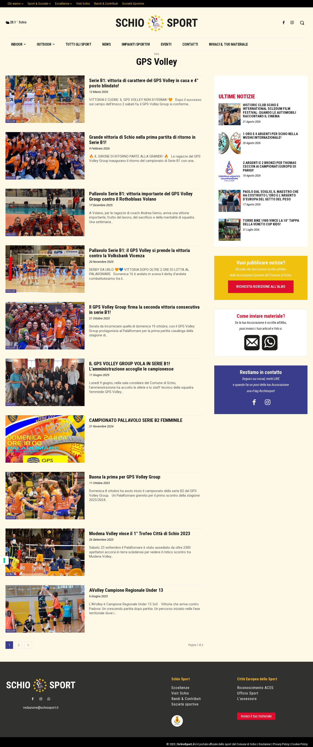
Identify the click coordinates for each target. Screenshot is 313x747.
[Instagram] (292, 23)
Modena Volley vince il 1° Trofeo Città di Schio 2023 (139, 533)
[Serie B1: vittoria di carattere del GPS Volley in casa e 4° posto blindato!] (45, 99)
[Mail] (252, 342)
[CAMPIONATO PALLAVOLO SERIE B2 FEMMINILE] (45, 439)
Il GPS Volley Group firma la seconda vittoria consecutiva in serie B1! (144, 309)
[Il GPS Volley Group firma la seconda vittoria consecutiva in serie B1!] (45, 325)
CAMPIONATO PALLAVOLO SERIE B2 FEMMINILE (135, 420)
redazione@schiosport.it (40, 707)
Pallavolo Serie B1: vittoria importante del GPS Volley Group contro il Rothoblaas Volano (140, 196)
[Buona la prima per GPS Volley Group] (45, 495)
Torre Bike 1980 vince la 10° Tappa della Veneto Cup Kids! (271, 223)
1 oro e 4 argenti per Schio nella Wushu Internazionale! (270, 136)
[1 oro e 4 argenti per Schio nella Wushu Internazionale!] (230, 143)
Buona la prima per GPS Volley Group (124, 477)
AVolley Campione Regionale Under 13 (126, 590)
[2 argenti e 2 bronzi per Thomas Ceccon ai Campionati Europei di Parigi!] (230, 172)
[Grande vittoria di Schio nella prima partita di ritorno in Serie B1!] (45, 156)
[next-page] (28, 645)
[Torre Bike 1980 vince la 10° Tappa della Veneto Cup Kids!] (230, 230)
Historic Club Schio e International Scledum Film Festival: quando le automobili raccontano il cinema (269, 111)
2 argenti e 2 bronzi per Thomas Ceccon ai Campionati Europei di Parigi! (269, 166)
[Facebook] (284, 23)
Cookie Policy (299, 744)
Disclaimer (265, 744)
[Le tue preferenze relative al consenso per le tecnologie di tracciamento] (4, 560)
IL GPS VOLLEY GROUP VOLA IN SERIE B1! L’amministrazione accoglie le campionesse (131, 366)
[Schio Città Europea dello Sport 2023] (156, 23)
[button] (302, 22)
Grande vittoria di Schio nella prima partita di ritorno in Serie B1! (142, 139)
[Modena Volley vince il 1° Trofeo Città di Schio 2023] (45, 552)
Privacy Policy (281, 744)
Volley (10, 121)
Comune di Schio (246, 744)
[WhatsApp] (269, 342)
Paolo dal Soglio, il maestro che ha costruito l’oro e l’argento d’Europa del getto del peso (271, 195)
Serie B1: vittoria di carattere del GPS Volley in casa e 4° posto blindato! (143, 83)
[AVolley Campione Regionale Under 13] (45, 609)
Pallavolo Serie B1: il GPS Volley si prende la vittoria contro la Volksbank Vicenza (139, 253)
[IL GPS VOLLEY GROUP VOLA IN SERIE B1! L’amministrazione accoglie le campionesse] (45, 382)
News (9, 574)
